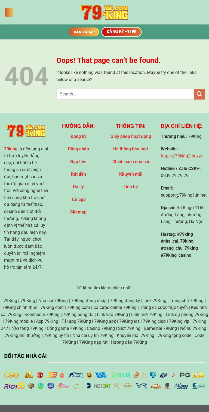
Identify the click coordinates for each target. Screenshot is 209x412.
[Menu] (9, 12)
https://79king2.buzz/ (182, 156)
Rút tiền (78, 174)
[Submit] (199, 94)
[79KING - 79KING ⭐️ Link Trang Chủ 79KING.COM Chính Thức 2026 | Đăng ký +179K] (104, 12)
